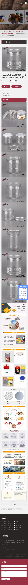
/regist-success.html (5, 555)
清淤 (7, 551)
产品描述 (6, 99)
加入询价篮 (17, 86)
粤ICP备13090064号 (19, 556)
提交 (6, 579)
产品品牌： (5, 95)
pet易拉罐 (18, 509)
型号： (4, 93)
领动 (13, 556)
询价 (7, 86)
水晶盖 (4, 509)
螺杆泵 (3, 551)
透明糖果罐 (11, 509)
